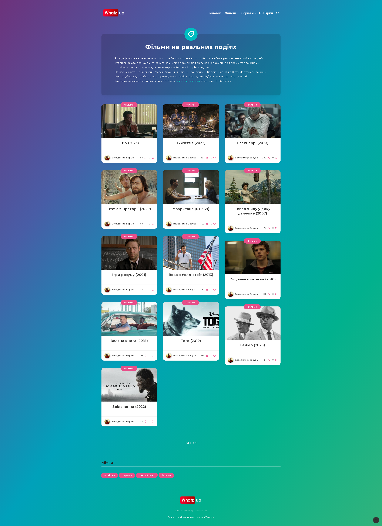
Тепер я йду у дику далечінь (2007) (253, 211)
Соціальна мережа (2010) (252, 279)
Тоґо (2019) (191, 341)
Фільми (230, 13)
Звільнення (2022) (129, 407)
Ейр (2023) (129, 143)
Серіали (247, 13)
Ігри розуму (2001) (129, 275)
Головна (215, 13)
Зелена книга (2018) (129, 341)
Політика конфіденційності (181, 517)
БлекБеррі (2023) (253, 143)
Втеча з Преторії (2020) (129, 209)
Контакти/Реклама (205, 517)
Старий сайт (147, 475)
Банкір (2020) (252, 345)
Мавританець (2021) (191, 209)
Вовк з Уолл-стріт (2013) (191, 275)
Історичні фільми (188, 81)
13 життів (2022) (191, 143)
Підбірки (266, 13)
